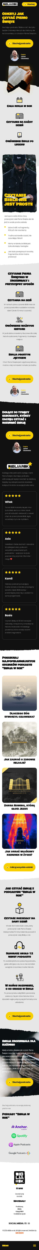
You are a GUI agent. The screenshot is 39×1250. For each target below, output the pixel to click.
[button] (34, 1245)
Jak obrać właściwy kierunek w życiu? (19, 853)
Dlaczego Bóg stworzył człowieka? (19, 715)
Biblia (19, 1209)
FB (25, 1223)
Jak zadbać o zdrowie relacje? (19, 761)
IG (29, 1223)
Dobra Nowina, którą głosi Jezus (19, 807)
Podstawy (19, 1207)
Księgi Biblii (19, 1211)
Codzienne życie (19, 1214)
